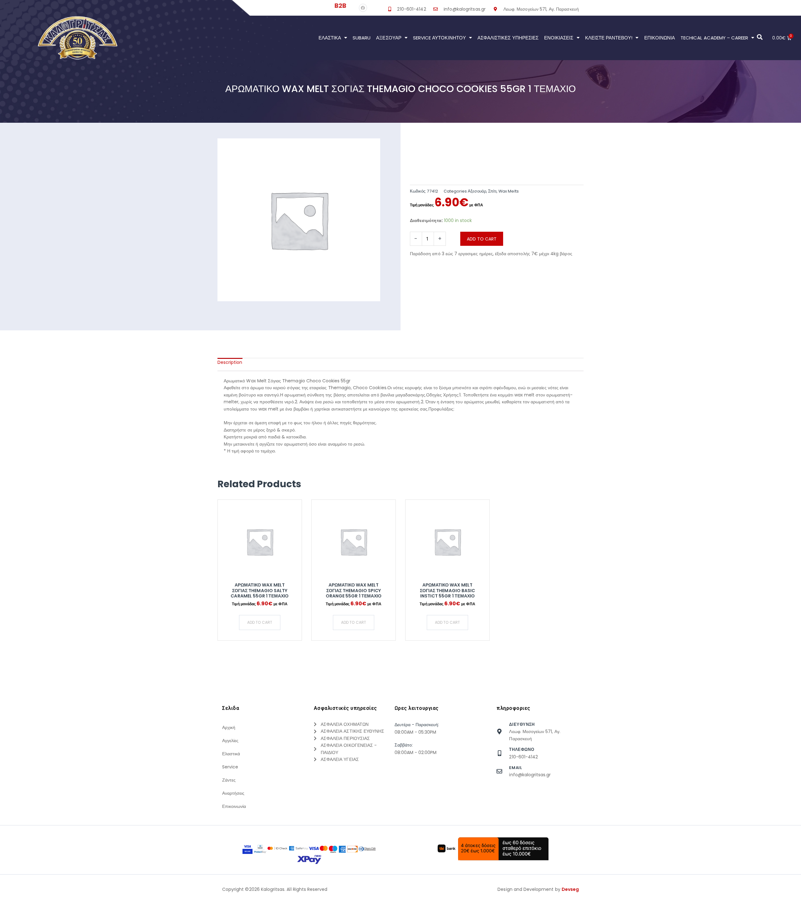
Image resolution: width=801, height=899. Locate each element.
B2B (340, 5)
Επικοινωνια (659, 37)
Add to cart (482, 239)
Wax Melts (508, 191)
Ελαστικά (330, 37)
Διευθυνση (521, 724)
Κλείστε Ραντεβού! (609, 37)
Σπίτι (492, 191)
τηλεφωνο (521, 749)
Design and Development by (538, 889)
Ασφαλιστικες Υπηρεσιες (507, 37)
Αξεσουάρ (388, 37)
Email (515, 768)
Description (229, 362)
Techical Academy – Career (714, 37)
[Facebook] (363, 8)
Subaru (361, 37)
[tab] (229, 362)
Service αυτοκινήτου (439, 37)
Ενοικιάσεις (559, 37)
